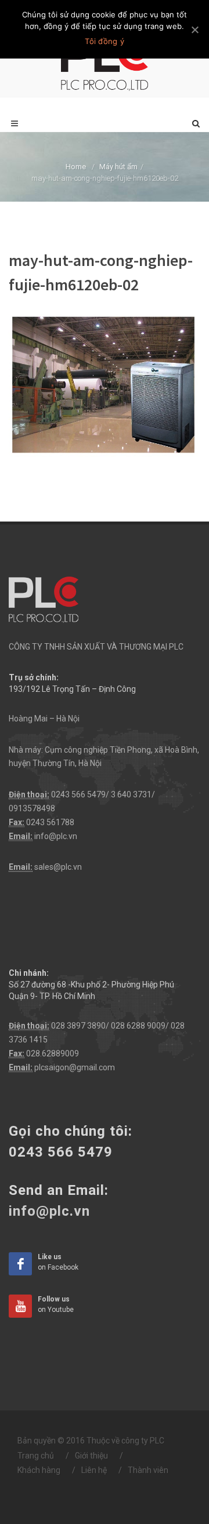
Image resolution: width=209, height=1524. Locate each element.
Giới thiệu (91, 1455)
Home (76, 166)
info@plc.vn (55, 836)
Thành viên (148, 1470)
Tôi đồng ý (104, 41)
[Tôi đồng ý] (194, 29)
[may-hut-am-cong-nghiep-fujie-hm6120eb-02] (104, 385)
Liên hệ (94, 1470)
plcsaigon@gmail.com (74, 1067)
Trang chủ (35, 1455)
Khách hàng (38, 1470)
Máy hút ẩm (118, 166)
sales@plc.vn (58, 867)
